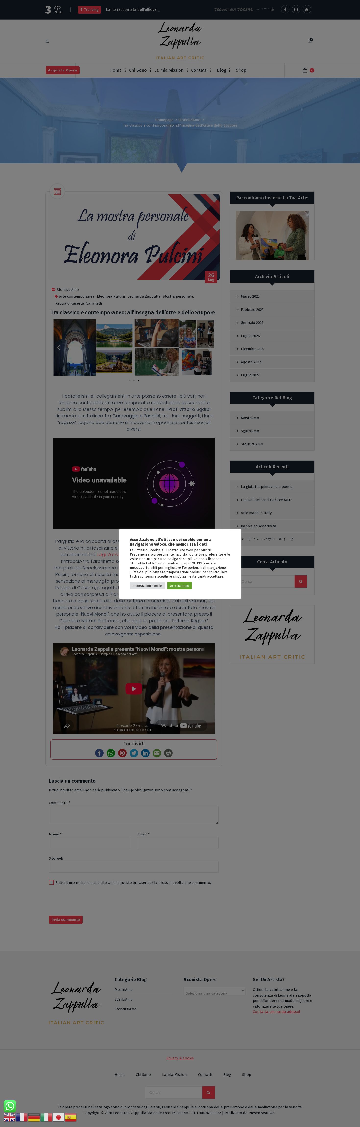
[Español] (71, 1117)
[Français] (22, 1117)
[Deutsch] (34, 1117)
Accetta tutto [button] (179, 585)
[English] (10, 1117)
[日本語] (59, 1117)
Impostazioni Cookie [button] (147, 585)
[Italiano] (46, 1117)
